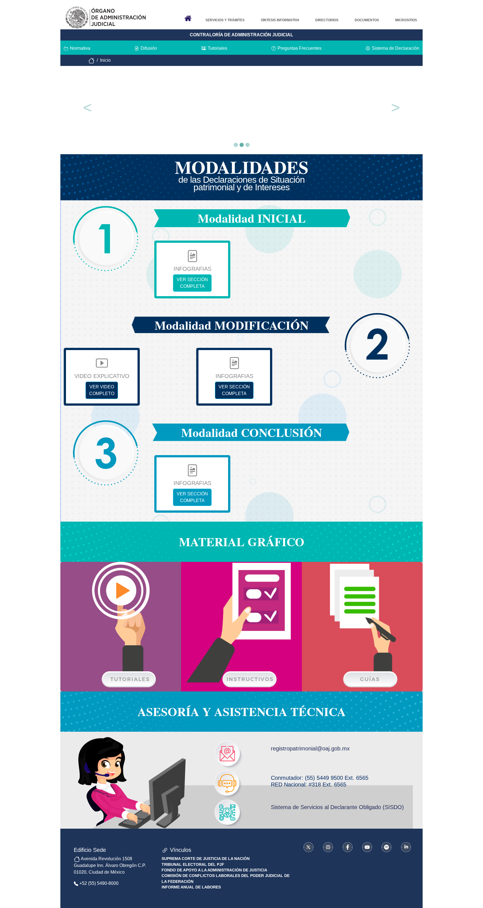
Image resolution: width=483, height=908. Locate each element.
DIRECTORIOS (326, 20)
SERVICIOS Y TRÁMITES (225, 20)
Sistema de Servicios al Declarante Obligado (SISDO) (337, 807)
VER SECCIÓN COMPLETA (192, 283)
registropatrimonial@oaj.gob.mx (310, 748)
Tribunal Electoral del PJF (193, 864)
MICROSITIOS (406, 20)
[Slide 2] (242, 145)
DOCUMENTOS (367, 20)
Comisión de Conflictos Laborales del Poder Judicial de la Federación (226, 878)
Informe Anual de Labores (191, 887)
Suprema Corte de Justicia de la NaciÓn (206, 859)
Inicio (106, 60)
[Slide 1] (236, 145)
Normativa (80, 48)
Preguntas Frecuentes (299, 48)
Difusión (149, 48)
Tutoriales (217, 48)
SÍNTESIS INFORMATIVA (280, 20)
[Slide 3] (247, 145)
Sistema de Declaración (395, 48)
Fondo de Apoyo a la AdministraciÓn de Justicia (214, 870)
